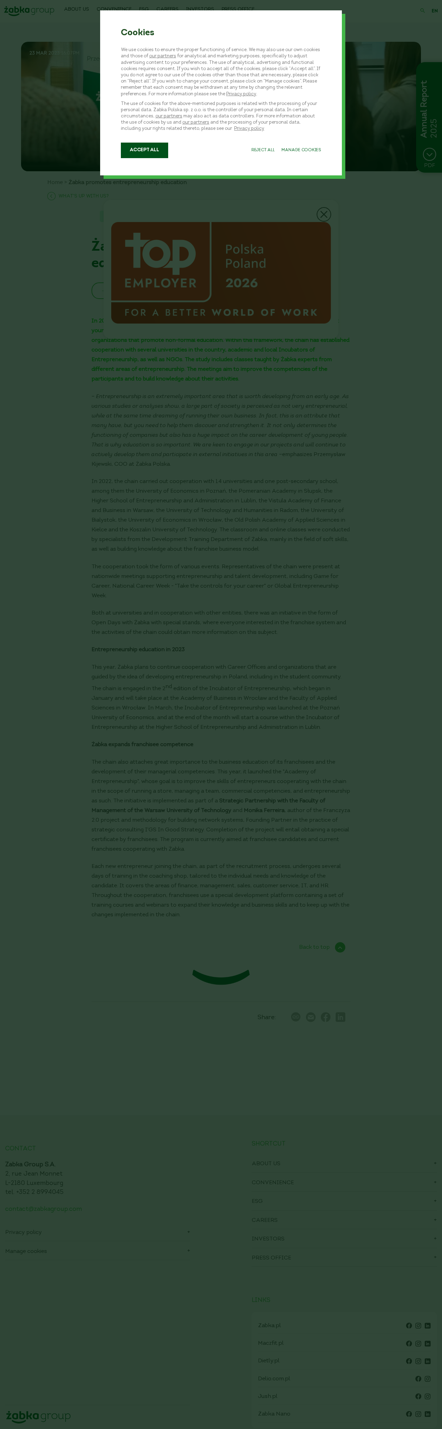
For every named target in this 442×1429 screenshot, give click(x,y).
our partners (162, 56)
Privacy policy (241, 94)
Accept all (144, 150)
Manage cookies (301, 150)
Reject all (263, 150)
